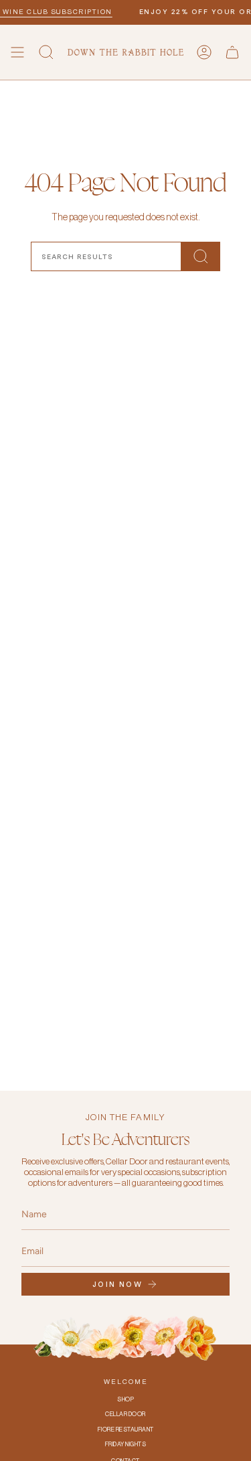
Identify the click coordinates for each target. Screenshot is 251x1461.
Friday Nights (126, 1445)
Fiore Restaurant (126, 1430)
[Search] (200, 256)
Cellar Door (125, 1414)
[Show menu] (17, 52)
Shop (125, 1400)
